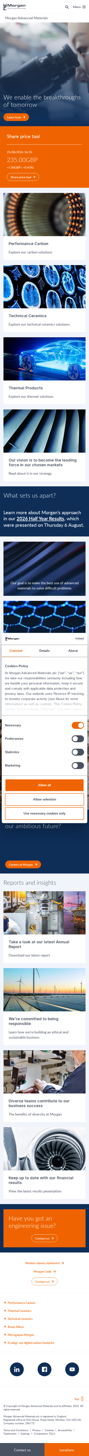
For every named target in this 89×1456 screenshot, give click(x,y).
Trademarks (9, 1433)
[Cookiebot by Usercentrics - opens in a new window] (65, 639)
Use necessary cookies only (44, 813)
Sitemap (25, 1433)
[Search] (67, 7)
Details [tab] (44, 650)
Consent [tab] (16, 650)
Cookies (49, 1430)
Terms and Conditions (15, 1430)
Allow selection (44, 799)
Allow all (44, 785)
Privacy (36, 1430)
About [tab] (73, 650)
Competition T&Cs (44, 1433)
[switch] (78, 739)
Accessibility (65, 1430)
